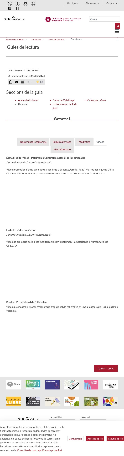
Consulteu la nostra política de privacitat (39, 450)
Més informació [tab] (62, 149)
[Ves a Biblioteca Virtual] (63, 18)
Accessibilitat (56, 417)
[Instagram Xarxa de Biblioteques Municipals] (34, 3)
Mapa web (86, 417)
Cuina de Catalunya (63, 100)
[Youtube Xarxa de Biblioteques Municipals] (25, 3)
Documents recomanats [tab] (33, 141)
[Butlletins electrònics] (9, 8)
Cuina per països (96, 100)
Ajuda (75, 3)
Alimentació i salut (28, 100)
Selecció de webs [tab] (62, 141)
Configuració (75, 438)
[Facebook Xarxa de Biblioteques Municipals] (17, 3)
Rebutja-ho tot (115, 438)
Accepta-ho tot (95, 438)
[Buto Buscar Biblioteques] (117, 26)
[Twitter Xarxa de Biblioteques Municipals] (9, 3)
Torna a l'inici (106, 368)
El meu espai (92, 3)
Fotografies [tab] (84, 141)
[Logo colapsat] (117, 31)
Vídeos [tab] (100, 141)
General (22, 103)
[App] (17, 8)
